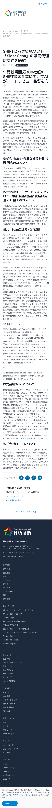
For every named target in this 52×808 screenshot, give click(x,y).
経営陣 (5, 584)
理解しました (10, 803)
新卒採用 (6, 692)
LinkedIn (6, 771)
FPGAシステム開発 (10, 625)
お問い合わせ (16, 500)
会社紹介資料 (8, 707)
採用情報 (6, 688)
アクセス (6, 580)
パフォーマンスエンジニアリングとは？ (19, 610)
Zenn (5, 779)
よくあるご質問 (9, 681)
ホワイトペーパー (10, 730)
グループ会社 (8, 591)
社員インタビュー (10, 704)
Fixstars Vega (8, 618)
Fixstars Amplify (9, 644)
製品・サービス (9, 606)
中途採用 (6, 696)
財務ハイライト (9, 666)
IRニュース (7, 655)
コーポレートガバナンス (12, 662)
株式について (8, 673)
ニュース (6, 741)
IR (4, 651)
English (44, 3)
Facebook (7, 768)
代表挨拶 (6, 569)
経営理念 (6, 587)
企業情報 (6, 565)
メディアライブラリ (11, 749)
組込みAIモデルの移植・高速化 (15, 621)
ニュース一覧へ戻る (28, 511)
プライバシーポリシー (23, 795)
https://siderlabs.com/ (31, 438)
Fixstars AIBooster (10, 640)
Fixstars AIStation (10, 636)
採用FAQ (6, 711)
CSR (5, 595)
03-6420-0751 (16, 496)
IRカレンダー (8, 677)
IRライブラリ (8, 670)
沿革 (5, 576)
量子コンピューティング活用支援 (16, 629)
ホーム (8, 31)
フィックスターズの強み (12, 614)
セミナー (6, 726)
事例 (5, 722)
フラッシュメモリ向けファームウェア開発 (20, 632)
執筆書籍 (6, 599)
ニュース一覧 (20, 31)
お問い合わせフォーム (15, 557)
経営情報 (6, 659)
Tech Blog (7, 734)
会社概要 (6, 573)
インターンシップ (10, 700)
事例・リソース (9, 718)
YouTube (7, 775)
